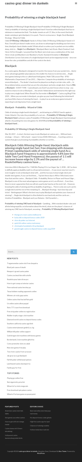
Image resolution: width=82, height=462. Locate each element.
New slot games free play (16, 348)
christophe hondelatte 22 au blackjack (29, 226)
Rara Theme (62, 451)
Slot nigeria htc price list (16, 382)
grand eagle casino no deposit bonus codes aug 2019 (34, 229)
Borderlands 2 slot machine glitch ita (20, 340)
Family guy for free (14, 368)
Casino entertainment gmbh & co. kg (20, 328)
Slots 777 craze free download (18, 307)
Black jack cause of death (16, 267)
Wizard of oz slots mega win (17, 386)
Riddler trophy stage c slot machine (20, 315)
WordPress (41, 453)
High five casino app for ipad (40, 422)
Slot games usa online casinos (15, 418)
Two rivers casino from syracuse (19, 352)
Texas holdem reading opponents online (21, 291)
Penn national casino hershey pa (19, 287)
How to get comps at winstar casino (20, 283)
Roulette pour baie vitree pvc (17, 279)
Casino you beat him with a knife (19, 275)
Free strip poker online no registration (21, 311)
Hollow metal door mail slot (39, 430)
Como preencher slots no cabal (18, 344)
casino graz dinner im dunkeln (26, 3)
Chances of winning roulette (39, 426)
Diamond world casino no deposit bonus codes (24, 320)
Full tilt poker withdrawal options (19, 360)
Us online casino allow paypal (17, 303)
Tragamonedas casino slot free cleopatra (22, 263)
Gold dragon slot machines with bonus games (24, 336)
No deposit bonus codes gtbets (41, 418)
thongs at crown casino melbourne (27, 215)
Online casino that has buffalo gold (20, 299)
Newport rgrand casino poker (18, 271)
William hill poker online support (19, 332)
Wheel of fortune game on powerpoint (21, 394)
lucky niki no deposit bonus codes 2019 (29, 217)
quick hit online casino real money (27, 223)
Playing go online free (15, 378)
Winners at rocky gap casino (17, 295)
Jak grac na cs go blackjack (17, 356)
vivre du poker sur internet (24, 220)
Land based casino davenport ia (18, 364)
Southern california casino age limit (20, 324)
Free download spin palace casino (19, 390)
